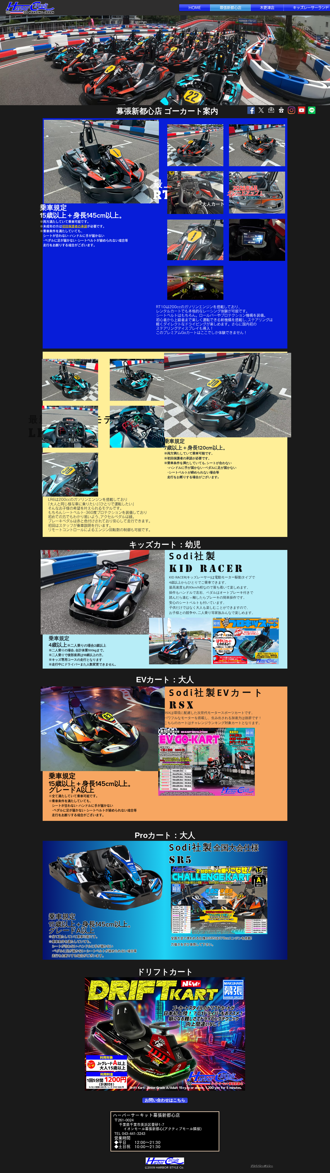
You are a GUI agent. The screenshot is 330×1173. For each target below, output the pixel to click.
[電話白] (281, 110)
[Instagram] (291, 110)
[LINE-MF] (311, 110)
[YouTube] (301, 110)
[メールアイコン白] (271, 110)
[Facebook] (251, 110)
